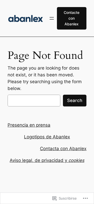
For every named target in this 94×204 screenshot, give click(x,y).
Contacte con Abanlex (71, 18)
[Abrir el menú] (52, 18)
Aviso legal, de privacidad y (47, 160)
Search (74, 100)
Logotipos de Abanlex (47, 136)
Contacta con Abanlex (63, 148)
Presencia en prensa (29, 125)
